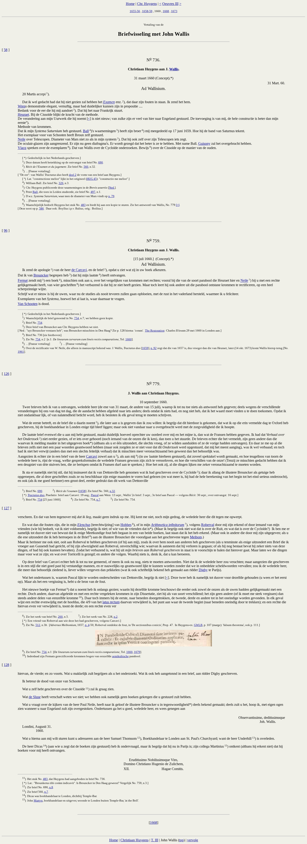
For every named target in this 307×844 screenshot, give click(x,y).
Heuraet (23, 114)
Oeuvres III (170, 4)
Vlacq (22, 148)
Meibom (196, 537)
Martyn (38, 800)
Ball (86, 131)
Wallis (173, 69)
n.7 (98, 499)
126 (6, 374)
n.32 (112, 491)
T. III (154, 840)
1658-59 (147, 11)
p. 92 (154, 348)
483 (83, 205)
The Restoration (155, 330)
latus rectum (111, 602)
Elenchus (83, 525)
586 (41, 208)
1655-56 (135, 11)
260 (60, 616)
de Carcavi (79, 270)
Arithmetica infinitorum (167, 525)
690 (100, 162)
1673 (174, 11)
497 (93, 192)
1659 (145, 348)
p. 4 (87, 625)
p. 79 (111, 196)
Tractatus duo (36, 495)
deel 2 (72, 174)
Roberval (207, 525)
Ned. (112, 187)
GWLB (198, 625)
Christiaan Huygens (134, 840)
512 (38, 625)
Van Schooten (28, 304)
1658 (82, 491)
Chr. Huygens (147, 4)
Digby (203, 570)
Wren (21, 106)
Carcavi (91, 456)
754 (76, 318)
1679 (137, 652)
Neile (21, 139)
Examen (109, 102)
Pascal (95, 495)
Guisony (204, 143)
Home (130, 4)
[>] (177, 205)
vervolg (192, 840)
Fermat (23, 281)
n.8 (51, 787)
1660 (128, 339)
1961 (21, 351)
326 (61, 183)
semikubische (120, 656)
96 (5, 230)
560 (86, 166)
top (181, 840)
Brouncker (41, 275)
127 (6, 508)
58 (5, 50)
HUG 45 (92, 178)
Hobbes (125, 525)
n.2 (116, 616)
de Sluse (35, 697)
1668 (166, 11)
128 (6, 665)
